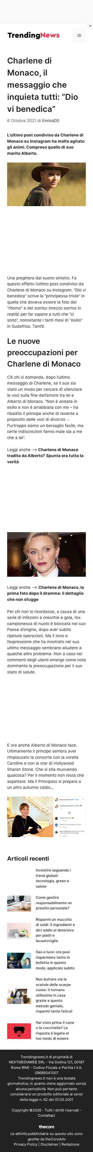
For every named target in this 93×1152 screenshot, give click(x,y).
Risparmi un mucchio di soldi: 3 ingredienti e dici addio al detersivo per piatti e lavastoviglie (55, 930)
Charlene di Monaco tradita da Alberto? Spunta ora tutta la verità (45, 455)
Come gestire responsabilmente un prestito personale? (54, 902)
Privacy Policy (25, 1144)
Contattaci (46, 1115)
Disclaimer (49, 1144)
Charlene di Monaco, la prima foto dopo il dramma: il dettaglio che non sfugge (45, 593)
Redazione (70, 1144)
